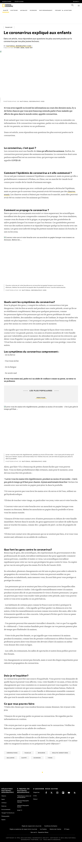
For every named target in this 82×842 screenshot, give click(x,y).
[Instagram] (58, 793)
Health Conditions (60, 752)
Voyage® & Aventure (63, 10)
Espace (4, 819)
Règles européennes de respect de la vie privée (23, 829)
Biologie (41, 752)
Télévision (19, 1)
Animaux (24, 10)
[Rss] (75, 793)
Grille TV (19, 810)
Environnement (46, 10)
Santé (5, 10)
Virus (50, 757)
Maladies (10, 757)
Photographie (5, 816)
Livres (35, 795)
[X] (52, 793)
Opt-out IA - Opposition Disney (39, 832)
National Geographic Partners (23, 801)
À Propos (66, 829)
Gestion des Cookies (55, 829)
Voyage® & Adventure (8, 813)
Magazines (6, 1)
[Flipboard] (63, 793)
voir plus (41, 397)
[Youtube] (69, 793)
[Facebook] (46, 793)
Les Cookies (43, 829)
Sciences (33, 10)
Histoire (14, 10)
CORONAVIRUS (12, 752)
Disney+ (76, 1)
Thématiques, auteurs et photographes (24, 796)
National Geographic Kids (19, 46)
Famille (8, 27)
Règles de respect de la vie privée (31, 826)
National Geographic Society (23, 806)
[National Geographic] (3, 5)
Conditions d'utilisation (50, 826)
